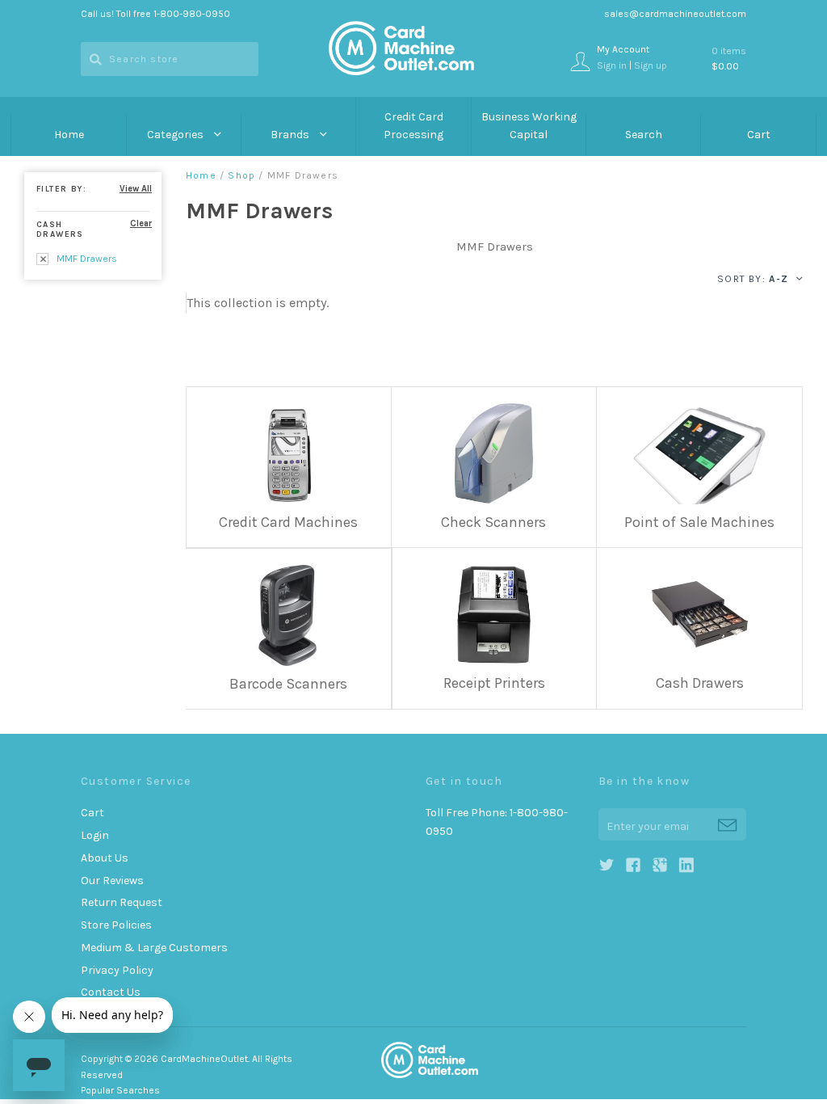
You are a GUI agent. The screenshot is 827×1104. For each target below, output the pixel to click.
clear (141, 223)
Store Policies (116, 925)
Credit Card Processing (413, 126)
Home (69, 134)
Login (95, 835)
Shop (241, 175)
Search (643, 134)
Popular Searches (120, 1090)
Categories (176, 134)
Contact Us (111, 992)
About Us (104, 858)
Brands (291, 134)
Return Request (121, 902)
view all (136, 188)
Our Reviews (112, 880)
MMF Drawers (85, 258)
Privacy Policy (117, 970)
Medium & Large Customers (154, 947)
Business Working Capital (529, 126)
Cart (758, 134)
